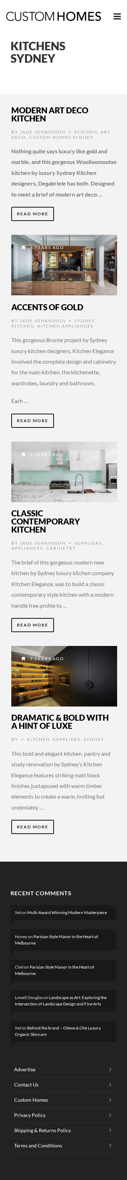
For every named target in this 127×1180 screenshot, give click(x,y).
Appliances (27, 548)
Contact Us (26, 1085)
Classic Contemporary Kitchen (45, 521)
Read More (32, 213)
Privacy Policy (30, 1115)
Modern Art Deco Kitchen (49, 114)
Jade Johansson (43, 132)
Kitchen (85, 132)
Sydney (84, 320)
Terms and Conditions (38, 1145)
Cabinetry (61, 548)
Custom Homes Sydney (61, 137)
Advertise (24, 1069)
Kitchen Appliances (65, 326)
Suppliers (88, 543)
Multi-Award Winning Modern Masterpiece (67, 912)
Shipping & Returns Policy (42, 1130)
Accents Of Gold (47, 307)
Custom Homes (31, 1100)
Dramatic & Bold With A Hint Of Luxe (60, 722)
